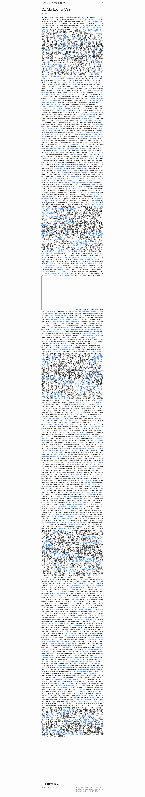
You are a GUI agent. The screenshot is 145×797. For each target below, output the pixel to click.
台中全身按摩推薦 (75, 245)
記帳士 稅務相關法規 (62, 315)
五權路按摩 (52, 106)
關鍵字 (65, 168)
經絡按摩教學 (99, 90)
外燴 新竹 (58, 50)
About (102, 3)
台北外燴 (96, 207)
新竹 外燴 (85, 702)
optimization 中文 (75, 492)
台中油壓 (68, 505)
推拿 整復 (44, 313)
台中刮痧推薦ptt (90, 132)
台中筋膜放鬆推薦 (97, 376)
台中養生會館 (79, 700)
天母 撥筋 (61, 450)
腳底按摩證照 (92, 20)
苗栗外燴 (47, 732)
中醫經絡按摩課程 (59, 394)
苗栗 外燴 (75, 420)
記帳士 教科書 (79, 507)
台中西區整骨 (45, 255)
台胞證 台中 (79, 189)
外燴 (97, 243)
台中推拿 (67, 380)
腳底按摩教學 (87, 543)
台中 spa (80, 209)
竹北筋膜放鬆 (51, 233)
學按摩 (59, 68)
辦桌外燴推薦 (87, 336)
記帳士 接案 (58, 168)
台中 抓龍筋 (60, 275)
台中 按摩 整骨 (66, 519)
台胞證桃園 (61, 46)
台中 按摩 (47, 267)
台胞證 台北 (79, 120)
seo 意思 (63, 454)
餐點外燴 (81, 404)
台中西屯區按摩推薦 (72, 166)
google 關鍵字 (98, 98)
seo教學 (63, 694)
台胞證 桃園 (72, 76)
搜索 (101, 253)
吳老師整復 (83, 148)
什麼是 (64, 174)
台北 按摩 (60, 217)
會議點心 (91, 235)
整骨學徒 (75, 251)
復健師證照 (82, 384)
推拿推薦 (81, 187)
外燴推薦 (95, 120)
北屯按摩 (58, 398)
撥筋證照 (79, 38)
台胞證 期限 (69, 515)
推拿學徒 (79, 330)
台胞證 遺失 (64, 398)
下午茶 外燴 (59, 108)
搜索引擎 (84, 448)
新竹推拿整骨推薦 (98, 356)
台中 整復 (73, 684)
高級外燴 (100, 649)
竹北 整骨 (76, 321)
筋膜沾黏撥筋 (75, 46)
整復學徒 (62, 631)
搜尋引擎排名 (58, 86)
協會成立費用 (99, 235)
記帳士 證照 (50, 649)
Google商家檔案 (84, 114)
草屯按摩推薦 (73, 82)
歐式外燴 (44, 92)
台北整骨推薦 (84, 651)
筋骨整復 (50, 213)
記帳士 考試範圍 (80, 686)
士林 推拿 (47, 698)
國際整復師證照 (53, 523)
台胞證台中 (51, 313)
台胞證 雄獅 (69, 321)
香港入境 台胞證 (95, 334)
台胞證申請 (50, 225)
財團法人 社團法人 (52, 350)
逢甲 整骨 (80, 20)
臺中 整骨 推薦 (86, 118)
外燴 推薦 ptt (85, 311)
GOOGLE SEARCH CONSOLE (75, 569)
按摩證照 (98, 448)
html (63, 249)
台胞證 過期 (97, 74)
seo (97, 20)
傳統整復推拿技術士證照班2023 (67, 209)
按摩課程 (63, 50)
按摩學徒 (62, 321)
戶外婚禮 (100, 40)
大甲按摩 (92, 100)
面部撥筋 (89, 384)
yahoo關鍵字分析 (46, 201)
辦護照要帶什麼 (93, 352)
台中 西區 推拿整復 (96, 330)
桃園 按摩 (55, 352)
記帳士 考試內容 (46, 378)
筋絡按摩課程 (81, 116)
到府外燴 (67, 46)
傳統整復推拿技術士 (47, 148)
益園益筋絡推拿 (50, 128)
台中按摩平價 (51, 94)
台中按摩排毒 (74, 511)
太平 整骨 (88, 42)
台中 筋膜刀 (50, 162)
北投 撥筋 (46, 595)
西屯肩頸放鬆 (86, 330)
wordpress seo (87, 120)
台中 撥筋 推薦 (54, 40)
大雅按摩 (99, 484)
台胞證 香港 (66, 38)
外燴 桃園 (58, 110)
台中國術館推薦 (63, 350)
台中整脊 (73, 217)
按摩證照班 (61, 509)
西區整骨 (97, 48)
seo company (59, 623)
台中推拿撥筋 (91, 54)
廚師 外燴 (56, 100)
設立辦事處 (69, 625)
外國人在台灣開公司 (87, 480)
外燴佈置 (96, 673)
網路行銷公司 (66, 384)
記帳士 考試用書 (61, 273)
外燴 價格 (80, 555)
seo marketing (46, 66)
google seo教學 (71, 189)
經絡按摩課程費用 (78, 515)
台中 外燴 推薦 (58, 134)
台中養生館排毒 (89, 98)
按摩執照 (51, 488)
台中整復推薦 (45, 651)
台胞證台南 (69, 667)
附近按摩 (64, 734)
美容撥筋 (51, 102)
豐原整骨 (68, 631)
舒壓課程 (58, 665)
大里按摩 (99, 362)
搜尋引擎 (59, 726)
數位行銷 (63, 179)
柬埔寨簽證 (71, 686)
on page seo (48, 152)
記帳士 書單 (83, 54)
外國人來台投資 (77, 659)
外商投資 (79, 72)
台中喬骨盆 (44, 30)
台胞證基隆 (59, 106)
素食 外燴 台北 (58, 225)
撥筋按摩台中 (95, 136)
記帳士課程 (89, 259)
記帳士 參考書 (79, 144)
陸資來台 (51, 515)
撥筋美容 (89, 58)
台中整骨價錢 (49, 541)
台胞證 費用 (45, 396)
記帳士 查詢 (99, 30)
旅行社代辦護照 (49, 251)
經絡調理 (51, 86)
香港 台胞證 (62, 144)
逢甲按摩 (96, 613)
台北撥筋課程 (75, 54)
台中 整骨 (49, 641)
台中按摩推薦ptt (57, 76)
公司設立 (44, 332)
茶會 (64, 456)
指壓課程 (44, 233)
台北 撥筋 (60, 456)
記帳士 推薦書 (94, 201)
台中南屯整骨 (75, 384)
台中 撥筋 (97, 197)
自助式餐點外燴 (73, 680)
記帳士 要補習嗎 (85, 136)
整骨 (71, 597)
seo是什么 (59, 128)
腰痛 (100, 352)
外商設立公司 (71, 525)
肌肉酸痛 (86, 619)
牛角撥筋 (64, 110)
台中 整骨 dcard (97, 422)
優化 (51, 730)
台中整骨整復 (70, 710)
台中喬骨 (56, 555)
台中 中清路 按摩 (67, 148)
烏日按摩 (59, 38)
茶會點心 (54, 181)
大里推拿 (59, 249)
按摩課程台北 (57, 332)
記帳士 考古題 (85, 172)
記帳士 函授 (52, 108)
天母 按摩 (90, 32)
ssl (58, 130)
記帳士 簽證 (95, 124)
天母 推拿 (100, 436)
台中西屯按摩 (56, 462)
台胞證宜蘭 (64, 88)
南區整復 (92, 114)
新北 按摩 (69, 633)
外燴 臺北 (94, 462)
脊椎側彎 (58, 88)
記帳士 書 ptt (63, 378)
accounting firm (56, 319)
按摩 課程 (66, 76)
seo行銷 (100, 370)
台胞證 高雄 (45, 102)
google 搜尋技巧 (48, 134)
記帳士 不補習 (55, 215)
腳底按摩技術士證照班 (82, 263)
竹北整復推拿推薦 (67, 720)
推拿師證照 (89, 402)
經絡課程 (53, 273)
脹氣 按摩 (49, 76)
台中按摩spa (99, 28)
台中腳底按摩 (66, 257)
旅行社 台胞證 (76, 172)
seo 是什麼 (73, 38)
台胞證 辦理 (66, 217)
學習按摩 (83, 259)
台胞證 (85, 20)
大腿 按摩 (67, 183)
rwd (72, 56)
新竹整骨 (51, 50)
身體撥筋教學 (94, 156)
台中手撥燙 (88, 404)
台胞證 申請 (62, 523)
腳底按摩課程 (99, 199)
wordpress (44, 106)
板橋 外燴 (88, 205)
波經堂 (85, 629)
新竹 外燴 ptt (94, 60)
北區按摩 (82, 92)
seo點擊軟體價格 (65, 555)
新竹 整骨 (73, 380)
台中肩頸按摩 (87, 494)
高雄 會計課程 (63, 531)
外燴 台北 (81, 386)
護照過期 (44, 424)
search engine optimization (79, 183)
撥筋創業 (54, 456)
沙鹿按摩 (80, 319)
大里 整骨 (69, 523)
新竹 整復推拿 (66, 164)
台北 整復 (56, 152)
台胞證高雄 (58, 162)
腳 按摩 (69, 50)
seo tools (96, 402)
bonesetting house (52, 450)
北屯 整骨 (79, 503)
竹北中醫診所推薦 (89, 90)
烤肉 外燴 (54, 130)
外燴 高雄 (69, 529)
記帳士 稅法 (92, 702)
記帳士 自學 (63, 643)
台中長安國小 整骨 (89, 559)
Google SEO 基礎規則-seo (53, 2)
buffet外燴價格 (96, 185)
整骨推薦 (65, 239)
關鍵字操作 (58, 680)
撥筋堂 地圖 (73, 319)
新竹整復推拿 (75, 177)
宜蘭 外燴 (47, 215)
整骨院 (43, 32)
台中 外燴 (73, 330)
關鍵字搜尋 (87, 144)
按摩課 (86, 243)
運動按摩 (92, 488)
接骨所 (90, 575)
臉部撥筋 (96, 22)
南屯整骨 (51, 623)
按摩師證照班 (58, 239)
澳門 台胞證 (56, 201)
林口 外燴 (80, 692)
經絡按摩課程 (53, 217)
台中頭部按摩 (87, 434)
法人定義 (86, 189)
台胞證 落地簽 (78, 702)
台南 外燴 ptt (58, 148)
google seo (80, 82)
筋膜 (54, 730)
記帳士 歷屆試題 (97, 394)
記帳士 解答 (80, 154)
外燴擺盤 (56, 70)
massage (80, 476)
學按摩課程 (57, 170)
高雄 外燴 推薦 (74, 241)
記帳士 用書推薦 (79, 243)
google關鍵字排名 (91, 370)
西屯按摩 (62, 100)
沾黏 (67, 271)
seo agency (98, 263)
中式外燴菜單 (66, 661)
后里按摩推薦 (62, 66)
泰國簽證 (50, 70)
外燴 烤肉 (73, 154)
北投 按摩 (90, 74)
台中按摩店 (76, 148)
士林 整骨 (100, 462)
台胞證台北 (89, 22)
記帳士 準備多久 (80, 390)
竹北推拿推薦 (98, 438)
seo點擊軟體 (47, 259)
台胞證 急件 (59, 94)
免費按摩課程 (91, 30)
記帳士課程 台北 (66, 221)
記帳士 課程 (68, 450)
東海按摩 (50, 332)
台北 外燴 (78, 311)
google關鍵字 (47, 62)
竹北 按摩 (73, 72)
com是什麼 (66, 94)
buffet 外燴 (83, 635)
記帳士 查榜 (97, 416)
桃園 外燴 (52, 396)
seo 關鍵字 (69, 438)
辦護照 (55, 275)
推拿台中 (67, 319)
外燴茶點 (91, 615)
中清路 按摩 (67, 56)
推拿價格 (50, 716)
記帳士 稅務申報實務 (57, 714)
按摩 (67, 223)
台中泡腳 (58, 80)
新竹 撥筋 (74, 476)
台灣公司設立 (68, 251)
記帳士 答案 (93, 40)
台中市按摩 (50, 657)
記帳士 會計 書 (91, 366)
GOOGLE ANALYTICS (78, 132)
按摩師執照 (73, 94)
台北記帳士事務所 (59, 515)
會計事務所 (97, 386)
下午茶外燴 (95, 152)
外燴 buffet (50, 265)
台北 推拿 (72, 311)
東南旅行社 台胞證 (47, 100)
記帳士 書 (86, 692)
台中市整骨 (94, 112)
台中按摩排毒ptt (84, 241)
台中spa (81, 583)
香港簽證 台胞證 (65, 330)
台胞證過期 (95, 358)
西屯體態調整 (57, 565)
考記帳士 (93, 484)
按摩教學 (82, 42)
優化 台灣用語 (71, 144)
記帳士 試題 (71, 607)
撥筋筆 (48, 209)
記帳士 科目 (62, 430)
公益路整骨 (68, 231)
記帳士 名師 (99, 100)
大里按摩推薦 (91, 492)
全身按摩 (70, 368)
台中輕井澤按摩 (58, 547)
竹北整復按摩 (99, 561)
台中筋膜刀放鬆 (90, 28)
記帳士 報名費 (97, 64)
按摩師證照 (68, 424)
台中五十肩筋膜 (89, 82)
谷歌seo (77, 635)
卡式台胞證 (82, 28)
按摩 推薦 (53, 315)
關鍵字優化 (78, 434)
